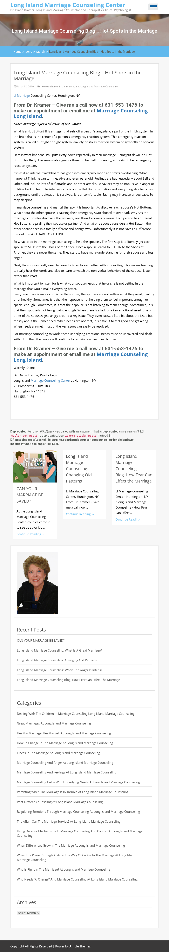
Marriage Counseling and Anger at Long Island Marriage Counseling (65, 762)
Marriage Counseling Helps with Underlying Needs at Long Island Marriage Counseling (78, 782)
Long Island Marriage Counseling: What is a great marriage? (59, 650)
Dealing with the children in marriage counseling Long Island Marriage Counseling (76, 713)
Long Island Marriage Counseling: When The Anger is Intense (60, 670)
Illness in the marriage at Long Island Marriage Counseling (58, 753)
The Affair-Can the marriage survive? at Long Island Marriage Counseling (68, 821)
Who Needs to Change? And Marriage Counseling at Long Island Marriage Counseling (77, 879)
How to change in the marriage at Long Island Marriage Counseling (79, 86)
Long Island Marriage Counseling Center (67, 5)
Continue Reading (30, 534)
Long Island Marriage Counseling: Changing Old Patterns (79, 468)
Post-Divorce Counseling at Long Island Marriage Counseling (60, 802)
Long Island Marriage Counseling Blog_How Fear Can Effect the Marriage (133, 468)
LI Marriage (22, 95)
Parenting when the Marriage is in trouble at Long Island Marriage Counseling (72, 792)
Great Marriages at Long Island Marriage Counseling (54, 723)
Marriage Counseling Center (51, 380)
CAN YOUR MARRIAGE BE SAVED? (29, 495)
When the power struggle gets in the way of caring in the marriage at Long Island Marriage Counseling (76, 857)
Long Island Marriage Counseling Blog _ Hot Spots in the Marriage (78, 75)
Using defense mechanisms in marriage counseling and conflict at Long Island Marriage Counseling (79, 833)
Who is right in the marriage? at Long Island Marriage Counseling (63, 869)
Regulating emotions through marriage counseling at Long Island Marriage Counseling (78, 811)
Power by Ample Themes (73, 946)
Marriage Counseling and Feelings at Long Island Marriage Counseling (66, 772)
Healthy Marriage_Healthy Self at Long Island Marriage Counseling (64, 733)
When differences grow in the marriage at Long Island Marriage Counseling (71, 845)
